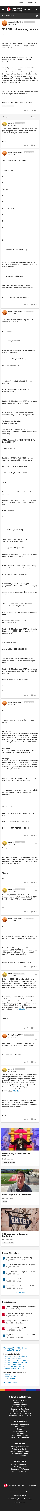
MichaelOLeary (22, 1316)
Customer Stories (20, 1431)
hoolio (10, 123)
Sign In (34, 9)
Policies (21, 1492)
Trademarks (13, 1492)
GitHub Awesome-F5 (11, 1382)
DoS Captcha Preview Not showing (19, 1258)
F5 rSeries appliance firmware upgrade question (20, 1265)
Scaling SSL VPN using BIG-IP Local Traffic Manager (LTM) (19, 1328)
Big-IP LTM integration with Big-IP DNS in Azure (21, 1335)
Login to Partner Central (20, 1471)
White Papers (20, 1427)
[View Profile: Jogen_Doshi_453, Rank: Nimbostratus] (4, 23)
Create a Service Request (20, 1451)
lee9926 (19, 1274)
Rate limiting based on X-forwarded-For (21, 1286)
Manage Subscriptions (20, 1447)
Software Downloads (20, 1453)
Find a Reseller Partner (20, 1465)
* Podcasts (7, 1374)
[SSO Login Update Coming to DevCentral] (20, 1219)
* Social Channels (9, 1376)
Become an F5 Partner (20, 1469)
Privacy (28, 1492)
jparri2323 (19, 1337)
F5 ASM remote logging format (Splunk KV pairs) (22, 1272)
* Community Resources (12, 1364)
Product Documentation (20, 1425)
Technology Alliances (20, 1467)
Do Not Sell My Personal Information (20, 1499)
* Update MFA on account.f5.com (15, 1368)
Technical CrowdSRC (20, 1407)
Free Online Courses (20, 1436)
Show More (21, 1292)
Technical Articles (20, 1405)
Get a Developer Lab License (20, 1413)
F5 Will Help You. (15, 1348)
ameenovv (20, 1288)
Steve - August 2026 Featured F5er (17, 1195)
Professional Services (20, 1449)
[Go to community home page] (14, 9)
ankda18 (19, 1281)
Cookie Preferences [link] (20, 1503)
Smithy (18, 1330)
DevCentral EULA (20, 1411)
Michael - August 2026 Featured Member (16, 1155)
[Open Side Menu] (3, 9)
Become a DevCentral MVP (20, 1415)
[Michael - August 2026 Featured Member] (20, 1139)
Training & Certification (20, 1438)
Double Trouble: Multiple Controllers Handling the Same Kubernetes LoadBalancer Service (19, 1314)
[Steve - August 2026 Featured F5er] (20, 1180)
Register (27, 9)
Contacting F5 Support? (12, 1350)
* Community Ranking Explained (15, 1362)
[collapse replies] (20, 121)
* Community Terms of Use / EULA (16, 1360)
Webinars (20, 1433)
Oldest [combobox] (34, 117)
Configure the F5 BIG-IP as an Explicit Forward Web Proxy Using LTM (20, 1321)
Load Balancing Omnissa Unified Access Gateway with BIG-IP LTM (21, 1307)
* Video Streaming (10, 1378)
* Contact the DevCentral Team (14, 1366)
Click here (22, 1009)
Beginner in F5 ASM (13, 1279)
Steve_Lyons (20, 1323)
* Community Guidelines (12, 1358)
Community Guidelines (20, 1409)
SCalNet (19, 1267)
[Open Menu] (36, 15)
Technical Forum (9, 16)
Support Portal (20, 1456)
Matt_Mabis (20, 1309)
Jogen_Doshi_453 (14, 22)
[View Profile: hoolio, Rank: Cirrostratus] (4, 124)
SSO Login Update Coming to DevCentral (15, 1235)
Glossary (20, 1429)
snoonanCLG (21, 1260)
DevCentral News (7, 1159)
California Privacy (20, 1495)
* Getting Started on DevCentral (15, 1356)
